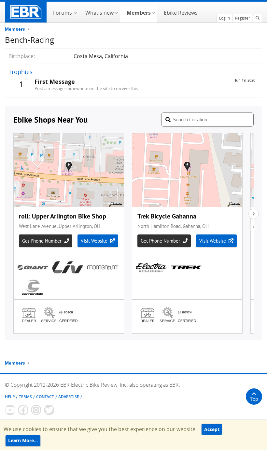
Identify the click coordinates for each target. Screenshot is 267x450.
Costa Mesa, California (101, 56)
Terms (25, 396)
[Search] (257, 18)
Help (10, 396)
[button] (75, 12)
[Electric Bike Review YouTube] (10, 410)
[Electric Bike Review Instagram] (36, 410)
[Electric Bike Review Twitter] (49, 410)
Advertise (68, 396)
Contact (45, 396)
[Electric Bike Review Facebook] (23, 410)
